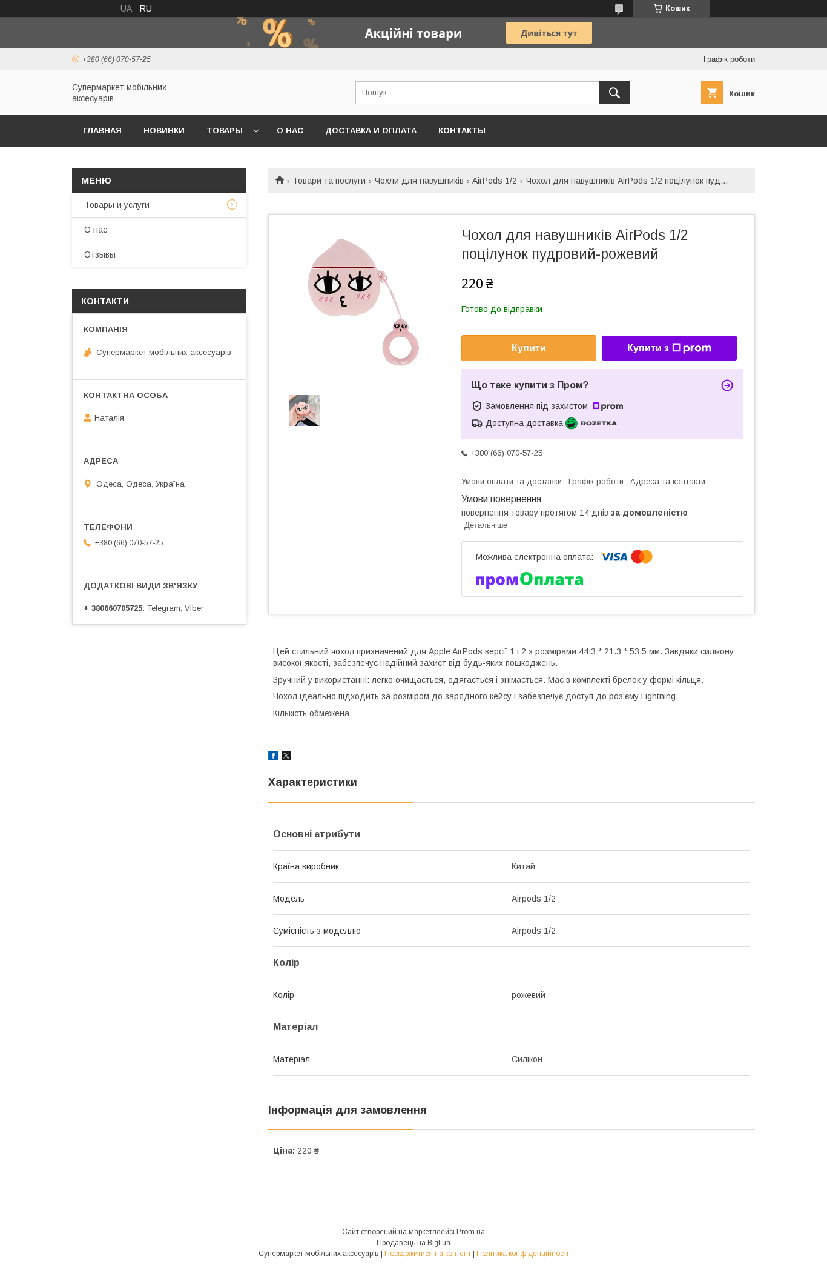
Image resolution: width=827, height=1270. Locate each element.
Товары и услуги (117, 205)
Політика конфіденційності (522, 1253)
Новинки (164, 130)
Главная (102, 130)
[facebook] (273, 757)
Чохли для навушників (419, 180)
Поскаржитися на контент (427, 1253)
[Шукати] (614, 92)
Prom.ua (470, 1232)
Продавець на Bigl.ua (413, 1242)
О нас (290, 130)
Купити (529, 348)
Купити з (648, 348)
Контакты (462, 130)
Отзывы (100, 254)
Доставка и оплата (371, 130)
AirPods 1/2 (494, 180)
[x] (286, 757)
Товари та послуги (329, 180)
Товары (224, 130)
